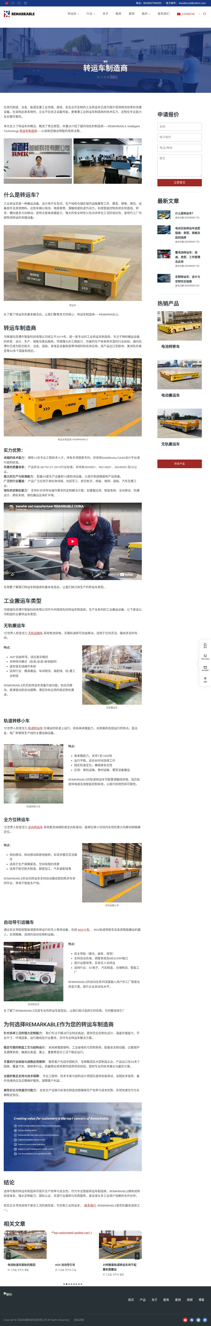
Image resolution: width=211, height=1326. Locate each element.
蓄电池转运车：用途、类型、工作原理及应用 (187, 257)
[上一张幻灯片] (8, 1256)
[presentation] (25, 1244)
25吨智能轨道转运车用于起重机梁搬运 (72, 1267)
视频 (190, 1300)
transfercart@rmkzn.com (192, 3)
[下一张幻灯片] (137, 1256)
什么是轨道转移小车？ (117, 1265)
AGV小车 (83, 930)
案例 (132, 14)
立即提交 (180, 183)
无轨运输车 (36, 633)
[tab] (64, 1284)
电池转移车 (170, 346)
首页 (131, 1300)
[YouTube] (7, 3)
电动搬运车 (170, 395)
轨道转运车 (35, 728)
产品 (26, 1270)
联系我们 (163, 14)
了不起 (13, 1270)
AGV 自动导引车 (18, 1265)
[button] (198, 663)
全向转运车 (35, 827)
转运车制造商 (28, 131)
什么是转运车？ (185, 213)
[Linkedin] (25, 3)
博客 (105, 61)
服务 (118, 14)
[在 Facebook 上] (13, 3)
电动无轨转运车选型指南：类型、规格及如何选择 (187, 233)
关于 (105, 14)
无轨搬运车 (170, 444)
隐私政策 (79, 1319)
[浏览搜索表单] (204, 14)
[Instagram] (19, 3)
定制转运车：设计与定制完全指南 (187, 279)
